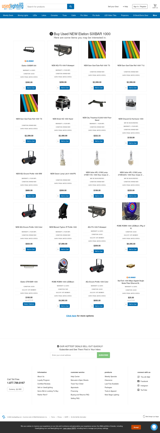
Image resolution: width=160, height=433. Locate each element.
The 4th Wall (145, 377)
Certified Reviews (43, 384)
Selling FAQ (75, 398)
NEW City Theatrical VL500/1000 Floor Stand (97, 118)
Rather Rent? (42, 394)
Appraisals (74, 387)
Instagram (144, 385)
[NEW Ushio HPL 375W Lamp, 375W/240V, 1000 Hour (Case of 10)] (131, 158)
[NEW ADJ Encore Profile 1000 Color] (29, 211)
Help (126, 6)
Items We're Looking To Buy (47, 391)
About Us (40, 376)
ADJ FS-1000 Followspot (97, 227)
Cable (73, 15)
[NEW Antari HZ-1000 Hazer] (62, 103)
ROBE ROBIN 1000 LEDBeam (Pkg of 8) (131, 227)
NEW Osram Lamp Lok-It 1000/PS (63, 173)
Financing (74, 391)
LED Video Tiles (110, 15)
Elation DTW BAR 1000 (29, 282)
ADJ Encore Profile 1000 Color (97, 282)
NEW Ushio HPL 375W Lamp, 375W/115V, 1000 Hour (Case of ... (97, 173)
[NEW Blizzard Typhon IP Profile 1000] (62, 211)
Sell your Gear (113, 6)
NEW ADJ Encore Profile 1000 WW (29, 173)
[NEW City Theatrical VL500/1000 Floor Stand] (97, 103)
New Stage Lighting (112, 394)
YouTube (144, 390)
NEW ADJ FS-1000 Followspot (63, 65)
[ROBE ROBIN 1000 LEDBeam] (62, 266)
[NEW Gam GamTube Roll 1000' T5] (97, 49)
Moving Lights (23, 15)
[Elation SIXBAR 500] (29, 49)
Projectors (125, 15)
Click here (71, 315)
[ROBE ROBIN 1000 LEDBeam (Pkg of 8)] (131, 211)
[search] (70, 6)
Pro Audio (96, 15)
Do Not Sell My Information (78, 417)
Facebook (144, 381)
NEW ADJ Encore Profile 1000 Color (29, 227)
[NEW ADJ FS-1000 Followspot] (62, 49)
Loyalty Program (43, 380)
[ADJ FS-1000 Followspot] (97, 211)
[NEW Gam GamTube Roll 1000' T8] (29, 103)
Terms (53, 417)
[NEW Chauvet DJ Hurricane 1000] (131, 103)
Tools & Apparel (110, 391)
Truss (65, 15)
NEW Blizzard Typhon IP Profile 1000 (63, 227)
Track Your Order (77, 384)
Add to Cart (31, 88)
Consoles (54, 15)
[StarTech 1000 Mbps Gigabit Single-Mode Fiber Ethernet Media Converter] (131, 266)
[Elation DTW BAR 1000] (29, 266)
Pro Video (84, 15)
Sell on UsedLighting (45, 387)
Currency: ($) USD (15, 389)
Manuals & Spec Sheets (79, 380)
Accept (136, 427)
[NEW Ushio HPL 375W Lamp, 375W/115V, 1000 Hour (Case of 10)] (97, 158)
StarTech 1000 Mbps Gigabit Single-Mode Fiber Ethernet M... (131, 281)
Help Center (75, 376)
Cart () (155, 8)
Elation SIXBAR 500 (29, 65)
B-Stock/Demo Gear (140, 15)
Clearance (108, 380)
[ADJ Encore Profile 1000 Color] (97, 266)
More (155, 15)
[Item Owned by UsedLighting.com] (29, 61)
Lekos (44, 15)
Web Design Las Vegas (152, 416)
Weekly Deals (8, 15)
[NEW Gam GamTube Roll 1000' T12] (131, 49)
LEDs (35, 15)
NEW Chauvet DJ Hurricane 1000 (131, 119)
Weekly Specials (111, 376)
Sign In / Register (140, 6)
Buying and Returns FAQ (80, 394)
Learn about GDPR (69, 428)
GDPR (66, 417)
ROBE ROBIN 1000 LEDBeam (63, 282)
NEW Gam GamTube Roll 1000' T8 (29, 119)
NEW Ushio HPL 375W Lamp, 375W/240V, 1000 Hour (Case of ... (131, 173)
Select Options (29, 304)
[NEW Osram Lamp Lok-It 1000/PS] (62, 158)
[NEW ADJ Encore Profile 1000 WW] (29, 158)
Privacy (60, 417)
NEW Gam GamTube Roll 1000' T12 (130, 65)
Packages (108, 387)
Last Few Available (112, 384)
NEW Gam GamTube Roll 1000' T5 (97, 65)
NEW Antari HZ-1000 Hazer (63, 119)
